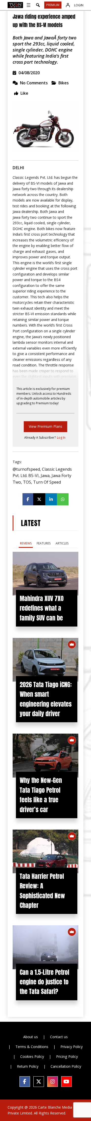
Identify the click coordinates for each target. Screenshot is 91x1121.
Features (44, 543)
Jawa (45, 475)
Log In (61, 437)
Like (23, 93)
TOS (27, 482)
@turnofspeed (26, 469)
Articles (62, 543)
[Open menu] (29, 5)
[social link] (24, 1081)
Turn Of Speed (47, 482)
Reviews (26, 543)
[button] (38, 5)
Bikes (63, 83)
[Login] (68, 5)
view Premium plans (45, 426)
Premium (52, 5)
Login (78, 5)
